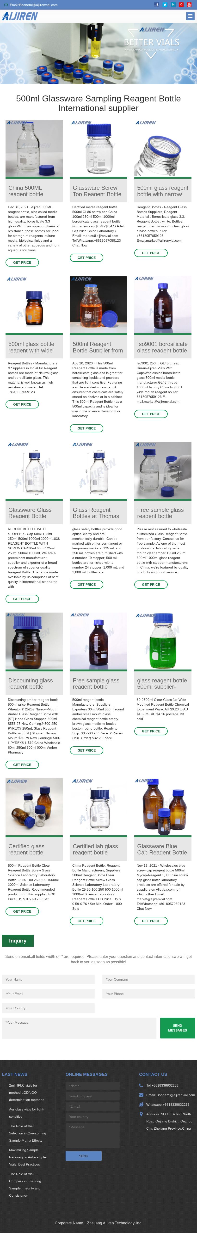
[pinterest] (181, 4)
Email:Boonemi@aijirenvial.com (34, 5)
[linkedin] (173, 4)
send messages (177, 1028)
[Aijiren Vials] (20, 16)
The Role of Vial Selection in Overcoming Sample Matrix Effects (27, 1133)
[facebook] (156, 4)
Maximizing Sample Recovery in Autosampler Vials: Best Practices (28, 1157)
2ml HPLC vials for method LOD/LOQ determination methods (26, 1092)
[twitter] (164, 4)
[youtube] (189, 4)
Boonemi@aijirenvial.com (175, 1095)
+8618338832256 (165, 1085)
